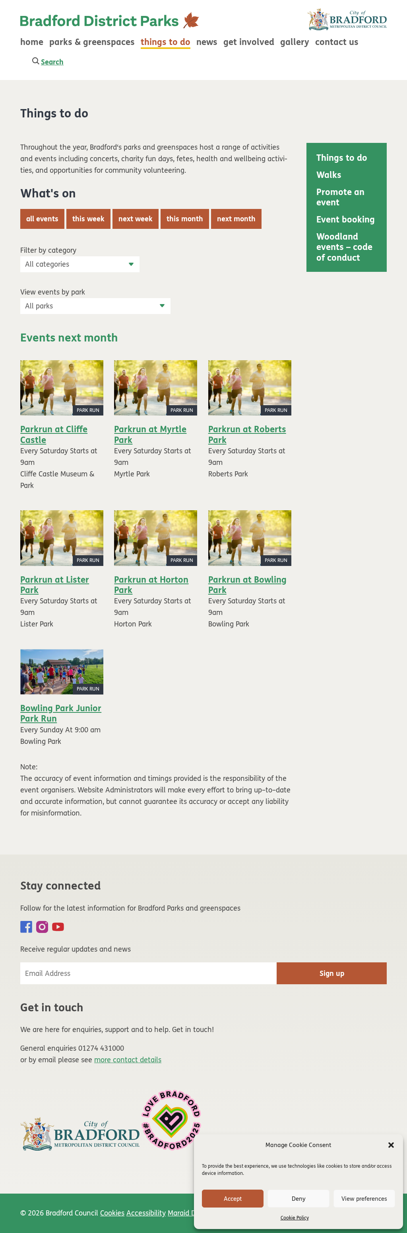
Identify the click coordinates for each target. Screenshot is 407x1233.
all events (42, 219)
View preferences (364, 1198)
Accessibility (146, 1213)
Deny (299, 1198)
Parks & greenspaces (92, 42)
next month (236, 219)
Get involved (248, 42)
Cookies (112, 1213)
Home (31, 42)
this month (185, 219)
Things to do (165, 42)
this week (88, 219)
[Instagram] (42, 927)
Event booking (345, 220)
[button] (391, 1145)
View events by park (52, 292)
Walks (328, 175)
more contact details (127, 1059)
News (206, 42)
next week (135, 219)
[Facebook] (26, 927)
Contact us (337, 42)
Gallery (294, 42)
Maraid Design (190, 1213)
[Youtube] (58, 927)
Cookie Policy (295, 1218)
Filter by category (48, 250)
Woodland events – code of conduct (344, 247)
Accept (233, 1198)
